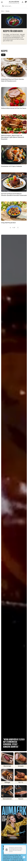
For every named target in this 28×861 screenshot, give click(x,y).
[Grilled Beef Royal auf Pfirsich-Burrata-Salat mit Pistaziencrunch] (14, 67)
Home (2, 11)
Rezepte (7, 11)
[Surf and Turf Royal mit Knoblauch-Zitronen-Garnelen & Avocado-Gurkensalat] (14, 182)
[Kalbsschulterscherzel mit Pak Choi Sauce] (14, 96)
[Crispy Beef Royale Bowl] (14, 211)
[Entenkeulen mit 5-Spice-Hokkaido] (14, 154)
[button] (25, 2)
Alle (3, 54)
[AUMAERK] (14, 2)
